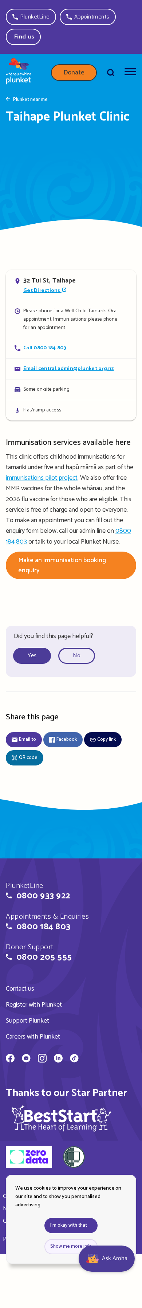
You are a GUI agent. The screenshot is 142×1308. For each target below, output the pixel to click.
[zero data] (29, 1158)
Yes (32, 656)
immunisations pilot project (42, 477)
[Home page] (18, 72)
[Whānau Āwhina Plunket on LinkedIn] (58, 1059)
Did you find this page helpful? (53, 636)
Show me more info (71, 1246)
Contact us (20, 988)
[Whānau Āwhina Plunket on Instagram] (42, 1059)
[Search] (111, 73)
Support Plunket (27, 1020)
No (76, 656)
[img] (61, 1118)
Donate (73, 72)
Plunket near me (30, 100)
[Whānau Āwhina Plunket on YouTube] (26, 1059)
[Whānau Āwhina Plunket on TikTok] (74, 1059)
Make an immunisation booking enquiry (62, 565)
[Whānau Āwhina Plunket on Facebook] (10, 1059)
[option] (35, 656)
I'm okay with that (68, 1225)
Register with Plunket (34, 1004)
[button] (31, 17)
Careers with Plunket (33, 1036)
